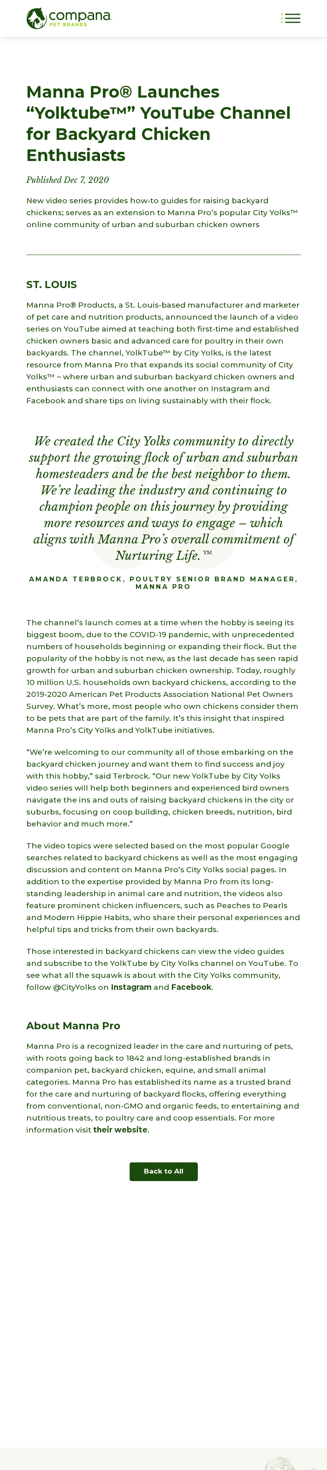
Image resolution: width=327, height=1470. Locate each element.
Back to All (163, 1171)
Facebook (191, 987)
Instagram (131, 987)
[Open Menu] (291, 18)
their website (120, 1129)
